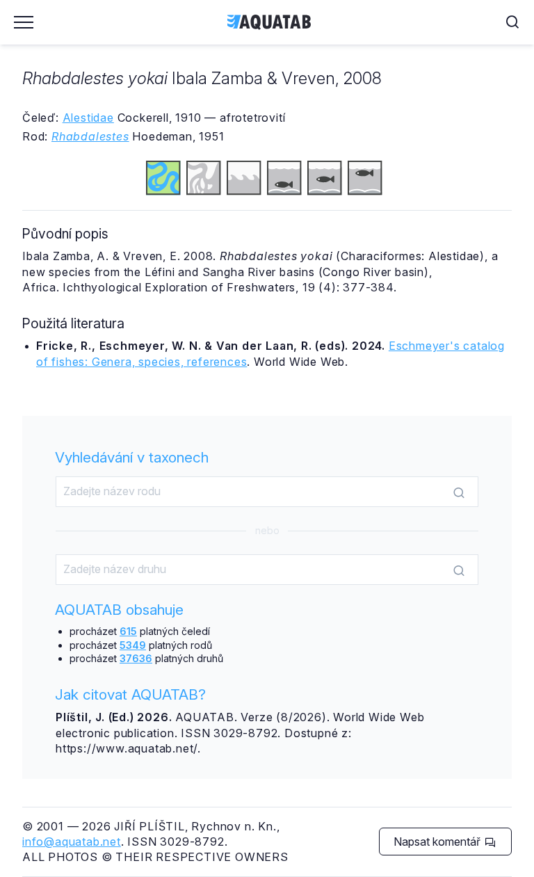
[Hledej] (459, 492)
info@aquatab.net (71, 841)
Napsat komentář (438, 841)
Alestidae (88, 117)
